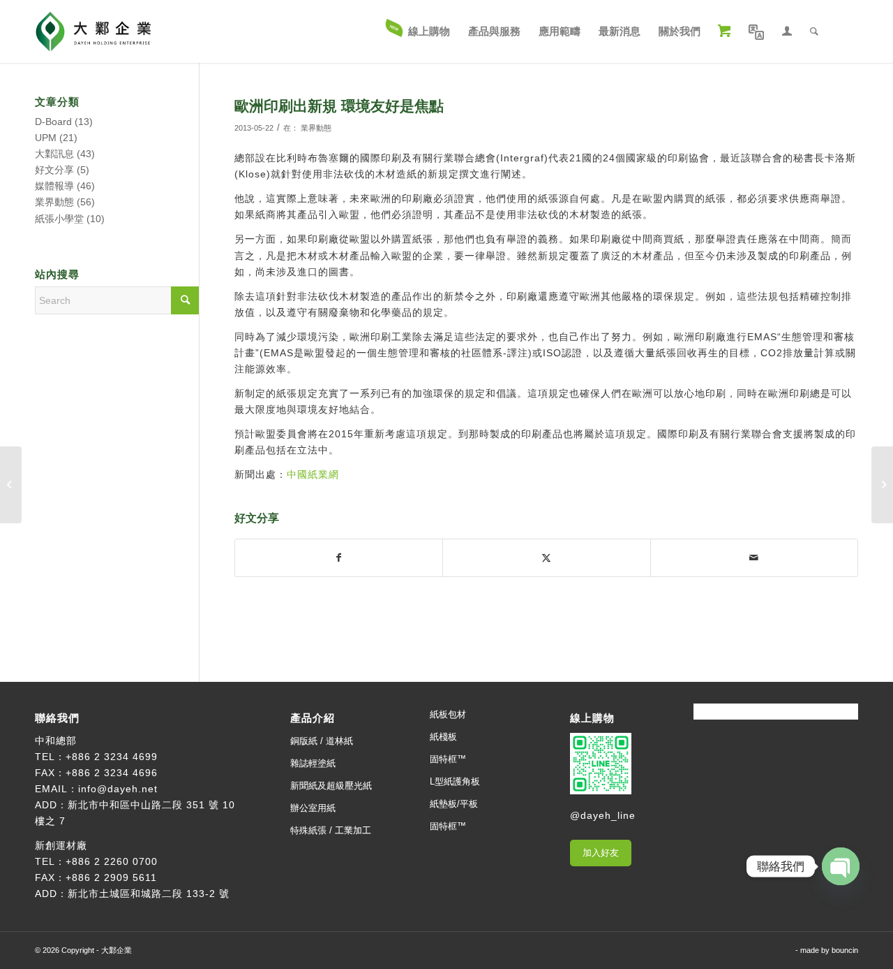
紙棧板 (443, 736)
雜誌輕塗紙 (313, 763)
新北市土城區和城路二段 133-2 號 (149, 893)
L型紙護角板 (455, 781)
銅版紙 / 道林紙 (321, 741)
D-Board (53, 121)
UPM (46, 137)
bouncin (845, 950)
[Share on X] (546, 557)
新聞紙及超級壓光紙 (331, 785)
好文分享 (54, 169)
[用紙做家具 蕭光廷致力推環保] (11, 484)
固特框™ (448, 759)
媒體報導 (54, 185)
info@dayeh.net (118, 788)
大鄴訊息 (54, 153)
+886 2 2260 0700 (112, 861)
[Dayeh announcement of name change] (882, 484)
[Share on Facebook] (338, 557)
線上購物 (592, 718)
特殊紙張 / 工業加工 (330, 830)
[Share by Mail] (754, 557)
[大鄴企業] (93, 31)
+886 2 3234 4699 (112, 756)
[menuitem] (418, 31)
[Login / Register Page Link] (787, 31)
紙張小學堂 (59, 218)
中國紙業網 (313, 474)
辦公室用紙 (313, 808)
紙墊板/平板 (454, 804)
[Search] (814, 31)
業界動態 (316, 128)
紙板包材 (448, 714)
